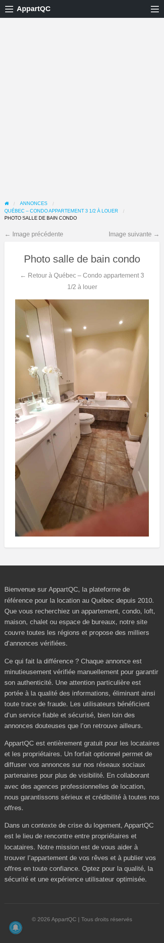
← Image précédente (33, 234)
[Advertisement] (82, 103)
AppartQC (34, 9)
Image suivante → (134, 234)
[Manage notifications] (15, 927)
